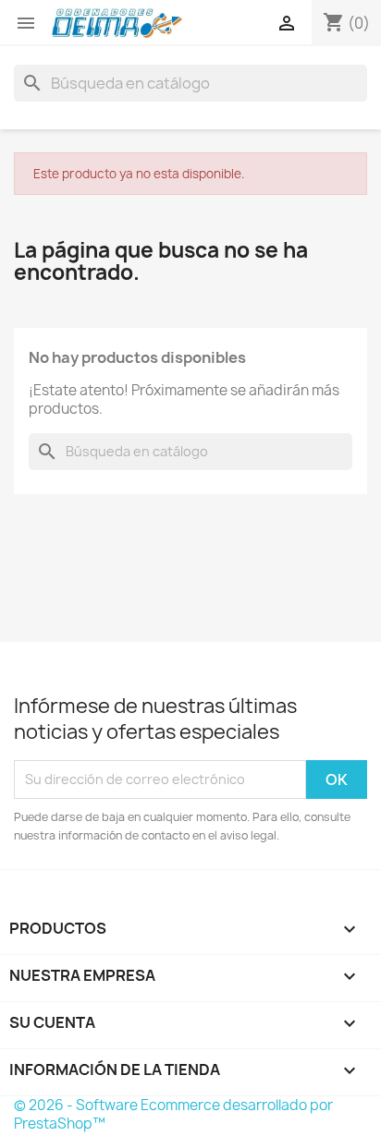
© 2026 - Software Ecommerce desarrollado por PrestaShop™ (173, 1114)
